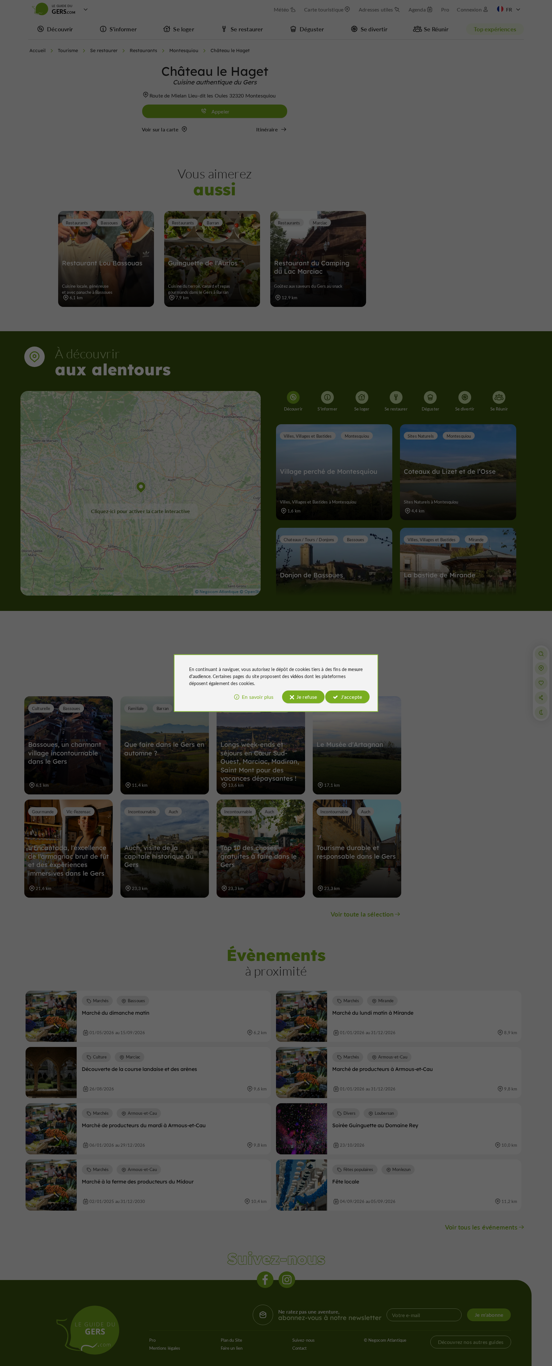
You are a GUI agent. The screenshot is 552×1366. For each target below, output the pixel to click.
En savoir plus (257, 696)
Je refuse (306, 696)
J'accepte (351, 696)
